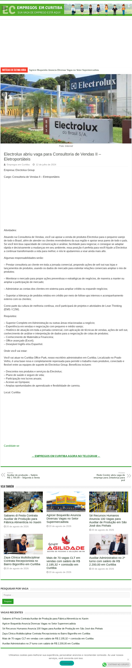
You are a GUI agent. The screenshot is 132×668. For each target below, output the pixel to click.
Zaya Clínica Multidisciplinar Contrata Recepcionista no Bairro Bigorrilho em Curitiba (22, 561)
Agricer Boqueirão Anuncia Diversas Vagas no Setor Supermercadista (64, 70)
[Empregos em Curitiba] (66, 10)
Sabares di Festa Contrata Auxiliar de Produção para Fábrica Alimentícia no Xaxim (22, 519)
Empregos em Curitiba (18, 164)
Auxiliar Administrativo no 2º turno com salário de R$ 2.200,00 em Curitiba (107, 561)
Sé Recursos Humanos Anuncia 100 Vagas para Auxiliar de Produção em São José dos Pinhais (108, 520)
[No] (128, 659)
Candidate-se (11, 445)
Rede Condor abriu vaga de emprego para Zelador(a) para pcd (109, 476)
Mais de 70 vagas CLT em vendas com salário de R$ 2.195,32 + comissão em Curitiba (63, 563)
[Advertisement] (66, 45)
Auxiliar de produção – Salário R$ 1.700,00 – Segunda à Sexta (23, 475)
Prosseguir (66, 663)
